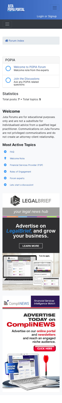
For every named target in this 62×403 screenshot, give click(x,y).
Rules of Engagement (20, 171)
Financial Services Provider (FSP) (26, 165)
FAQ (12, 152)
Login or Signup (47, 16)
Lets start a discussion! (21, 185)
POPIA (10, 60)
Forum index (16, 40)
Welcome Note (17, 158)
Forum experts (17, 178)
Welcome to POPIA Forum (30, 67)
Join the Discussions (26, 78)
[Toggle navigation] (54, 7)
